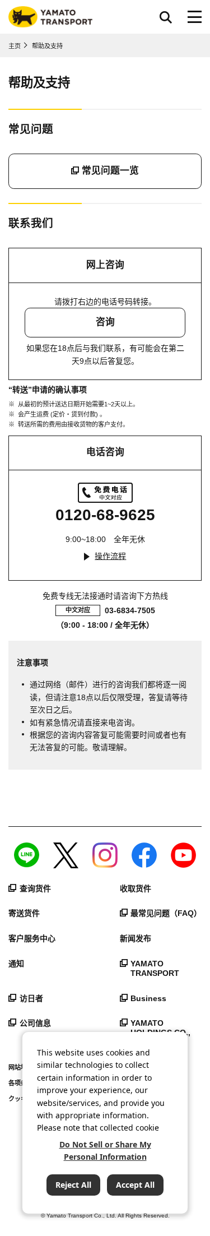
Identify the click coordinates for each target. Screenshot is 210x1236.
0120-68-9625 (105, 515)
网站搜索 (166, 17)
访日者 (31, 998)
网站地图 (20, 1067)
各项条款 (20, 1083)
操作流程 (110, 556)
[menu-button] (195, 17)
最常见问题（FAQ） (166, 913)
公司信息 (35, 1023)
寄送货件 (24, 913)
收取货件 (135, 888)
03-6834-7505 (130, 610)
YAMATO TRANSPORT (154, 968)
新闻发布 (135, 938)
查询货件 (35, 888)
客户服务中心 (31, 938)
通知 (16, 963)
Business (148, 998)
